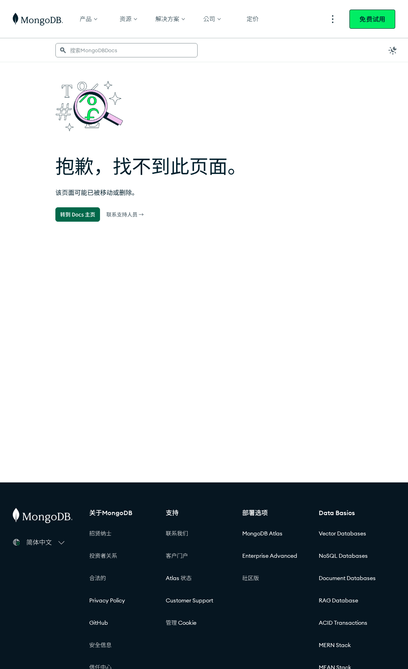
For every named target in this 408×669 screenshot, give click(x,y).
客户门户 (177, 555)
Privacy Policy (107, 600)
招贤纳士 (100, 533)
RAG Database (338, 600)
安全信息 (100, 645)
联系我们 (177, 533)
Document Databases (347, 578)
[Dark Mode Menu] (392, 50)
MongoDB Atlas (262, 533)
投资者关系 (103, 555)
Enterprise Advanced (269, 555)
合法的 (97, 578)
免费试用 (372, 19)
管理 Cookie (181, 622)
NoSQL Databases (343, 555)
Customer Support (189, 600)
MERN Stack (335, 645)
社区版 (250, 578)
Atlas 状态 (179, 578)
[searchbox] (126, 50)
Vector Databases (342, 533)
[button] (46, 542)
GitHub (98, 622)
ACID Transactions (343, 622)
